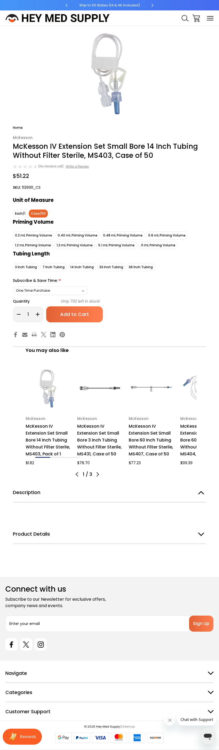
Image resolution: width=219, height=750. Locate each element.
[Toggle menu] (210, 18)
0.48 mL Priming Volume (123, 235)
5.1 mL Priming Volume (116, 245)
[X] (43, 334)
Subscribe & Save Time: (37, 281)
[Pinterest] (62, 334)
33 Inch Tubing (111, 267)
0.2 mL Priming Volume (33, 235)
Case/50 (38, 213)
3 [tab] (72, 457)
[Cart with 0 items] (196, 18)
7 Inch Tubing (53, 267)
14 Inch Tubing (82, 267)
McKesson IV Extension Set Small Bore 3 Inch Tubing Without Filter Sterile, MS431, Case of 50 (99, 440)
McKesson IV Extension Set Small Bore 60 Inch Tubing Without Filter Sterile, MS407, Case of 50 (151, 440)
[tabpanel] (48, 416)
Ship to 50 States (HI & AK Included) (109, 5)
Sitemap (128, 726)
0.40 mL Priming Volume (77, 235)
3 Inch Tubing (26, 267)
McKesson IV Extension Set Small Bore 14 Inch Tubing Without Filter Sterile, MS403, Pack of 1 (48, 440)
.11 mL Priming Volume (157, 245)
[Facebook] (15, 334)
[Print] (34, 334)
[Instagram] (40, 644)
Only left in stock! (80, 301)
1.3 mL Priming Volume (75, 245)
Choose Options (48, 403)
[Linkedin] (53, 334)
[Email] (25, 334)
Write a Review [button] (77, 166)
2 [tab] (57, 457)
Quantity (21, 301)
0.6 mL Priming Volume (167, 235)
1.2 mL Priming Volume (33, 245)
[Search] (185, 18)
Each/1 (20, 213)
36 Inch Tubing (141, 267)
